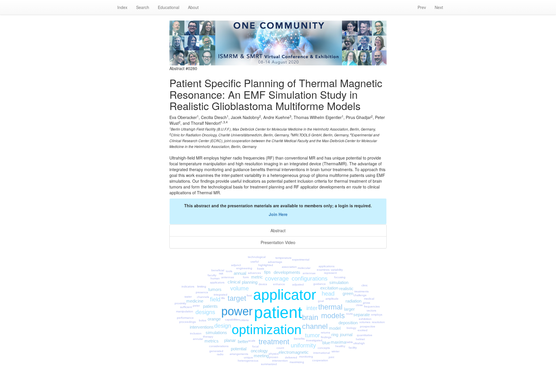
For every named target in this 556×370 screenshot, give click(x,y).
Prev (422, 7)
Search (142, 7)
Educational (168, 7)
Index (122, 7)
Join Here (278, 214)
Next (439, 7)
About (193, 7)
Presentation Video (278, 242)
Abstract (278, 230)
